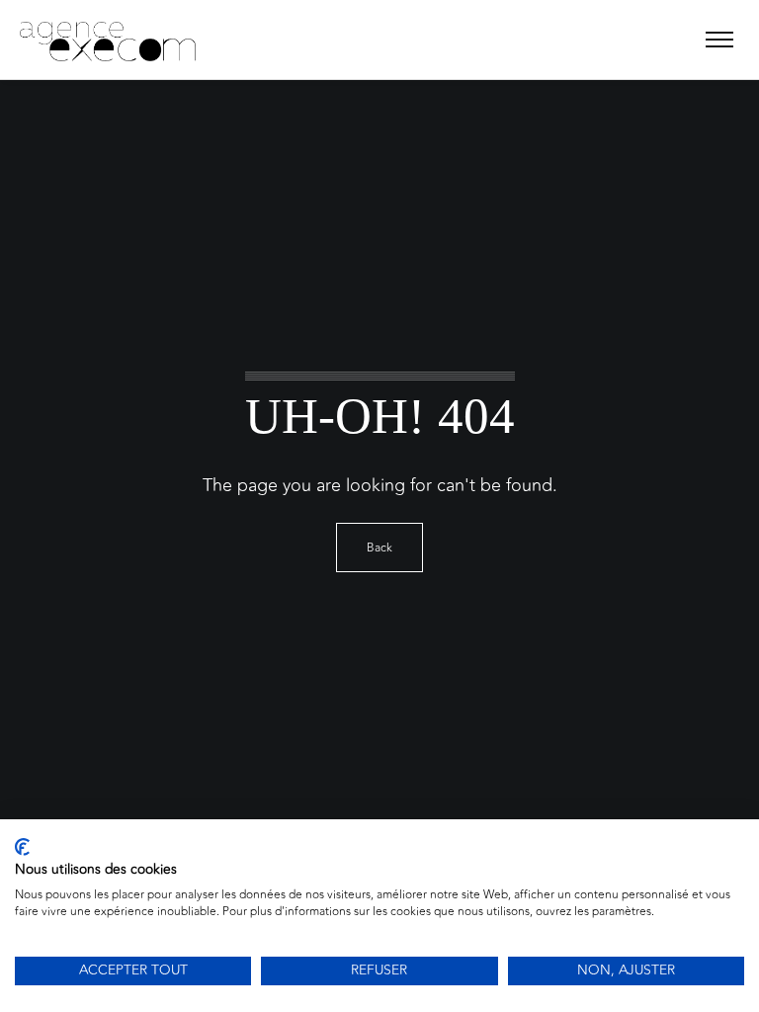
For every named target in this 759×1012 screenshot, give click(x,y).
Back (379, 547)
